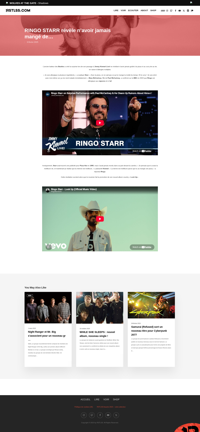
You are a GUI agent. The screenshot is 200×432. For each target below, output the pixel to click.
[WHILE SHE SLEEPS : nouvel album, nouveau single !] (99, 329)
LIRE (96, 399)
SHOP (116, 399)
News (29, 296)
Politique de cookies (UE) (84, 407)
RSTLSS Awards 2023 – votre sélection (111, 407)
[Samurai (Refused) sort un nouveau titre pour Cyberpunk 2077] (151, 329)
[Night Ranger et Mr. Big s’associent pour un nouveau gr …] (48, 329)
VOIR (106, 399)
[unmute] (191, 2)
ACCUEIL (85, 399)
